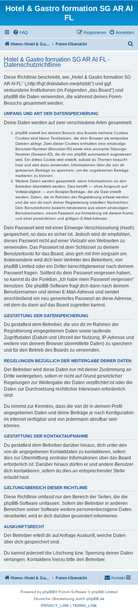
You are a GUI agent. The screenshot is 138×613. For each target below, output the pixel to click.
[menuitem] (20, 32)
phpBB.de (96, 599)
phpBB (49, 592)
